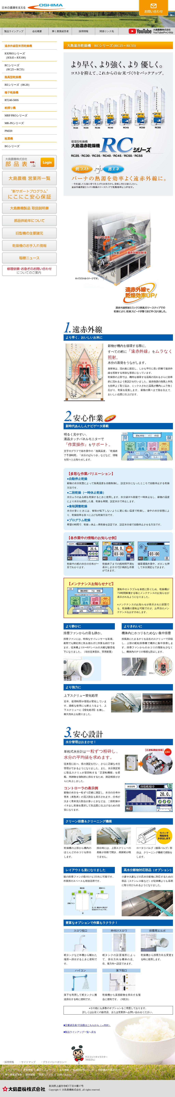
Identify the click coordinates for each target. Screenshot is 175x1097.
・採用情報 (8, 1062)
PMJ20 (8, 130)
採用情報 (83, 31)
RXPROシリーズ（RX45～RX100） (16, 55)
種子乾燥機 (11, 92)
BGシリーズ (12, 146)
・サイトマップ (27, 1062)
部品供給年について (83, 1070)
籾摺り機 (10, 107)
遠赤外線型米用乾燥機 (18, 45)
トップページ (12, 1070)
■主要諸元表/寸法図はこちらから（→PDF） (87, 1025)
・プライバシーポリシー (53, 1062)
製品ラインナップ (46, 1070)
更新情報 (28, 1070)
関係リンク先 (107, 31)
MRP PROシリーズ (16, 115)
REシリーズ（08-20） (18, 84)
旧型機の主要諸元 (107, 1070)
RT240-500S (12, 100)
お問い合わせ (64, 1074)
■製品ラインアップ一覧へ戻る (80, 1032)
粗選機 (9, 138)
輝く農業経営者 (60, 31)
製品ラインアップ (13, 31)
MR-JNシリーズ (14, 123)
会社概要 (37, 31)
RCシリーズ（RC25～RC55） (15, 67)
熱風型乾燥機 (13, 77)
